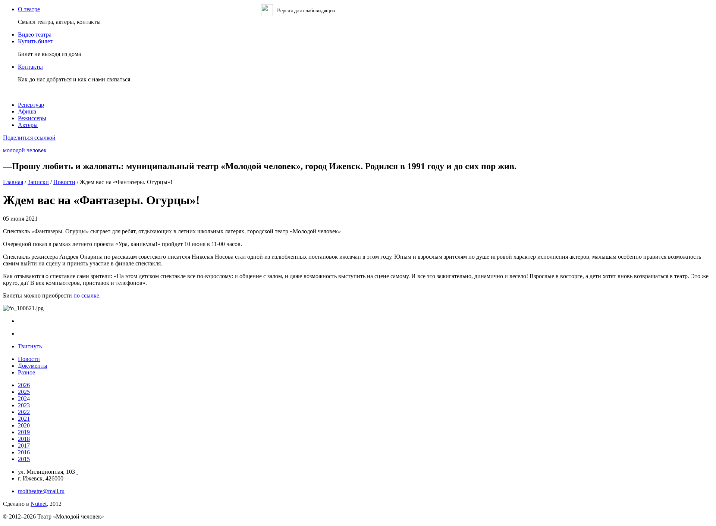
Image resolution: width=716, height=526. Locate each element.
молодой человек (25, 150)
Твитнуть (30, 346)
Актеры (28, 125)
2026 (24, 385)
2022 (24, 412)
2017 (24, 445)
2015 (24, 459)
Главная (13, 182)
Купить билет (35, 41)
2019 (24, 432)
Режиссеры (32, 118)
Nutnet (39, 504)
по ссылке (86, 295)
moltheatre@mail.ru (41, 491)
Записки (38, 182)
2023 (24, 405)
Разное (26, 372)
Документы (32, 365)
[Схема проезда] (77, 472)
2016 (24, 452)
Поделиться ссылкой (29, 137)
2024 (24, 398)
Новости (64, 182)
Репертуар (31, 105)
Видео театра (34, 34)
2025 (24, 392)
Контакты (30, 66)
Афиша (27, 111)
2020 (24, 425)
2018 (24, 439)
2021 (24, 418)
